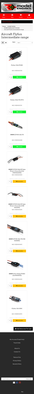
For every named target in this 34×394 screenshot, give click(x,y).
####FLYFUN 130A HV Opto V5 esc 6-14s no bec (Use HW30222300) (17, 171)
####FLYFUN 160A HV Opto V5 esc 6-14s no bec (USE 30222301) (17, 205)
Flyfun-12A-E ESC (17, 308)
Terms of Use (17, 357)
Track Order (17, 342)
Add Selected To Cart (23, 329)
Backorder (20, 181)
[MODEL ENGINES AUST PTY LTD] (17, 6)
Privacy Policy (17, 360)
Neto (22, 391)
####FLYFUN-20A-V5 (17, 134)
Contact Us (17, 351)
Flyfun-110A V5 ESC (17, 65)
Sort (13, 42)
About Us (17, 348)
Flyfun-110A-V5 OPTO (17, 100)
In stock (20, 77)
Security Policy (17, 364)
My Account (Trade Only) (17, 339)
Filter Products (7, 21)
